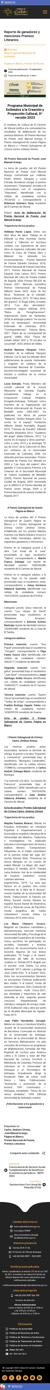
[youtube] (25, 1377)
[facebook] (18, 1377)
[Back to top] (25, 1209)
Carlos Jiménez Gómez (17, 1129)
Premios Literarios (14, 1143)
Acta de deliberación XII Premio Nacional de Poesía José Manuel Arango (25, 216)
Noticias (12, 49)
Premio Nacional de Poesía (19, 1140)
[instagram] (4, 1377)
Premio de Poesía (34, 63)
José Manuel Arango (15, 1133)
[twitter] (11, 1377)
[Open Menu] (45, 12)
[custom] (32, 1377)
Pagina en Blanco (13, 63)
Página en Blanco (13, 1136)
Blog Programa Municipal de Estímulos (20, 55)
